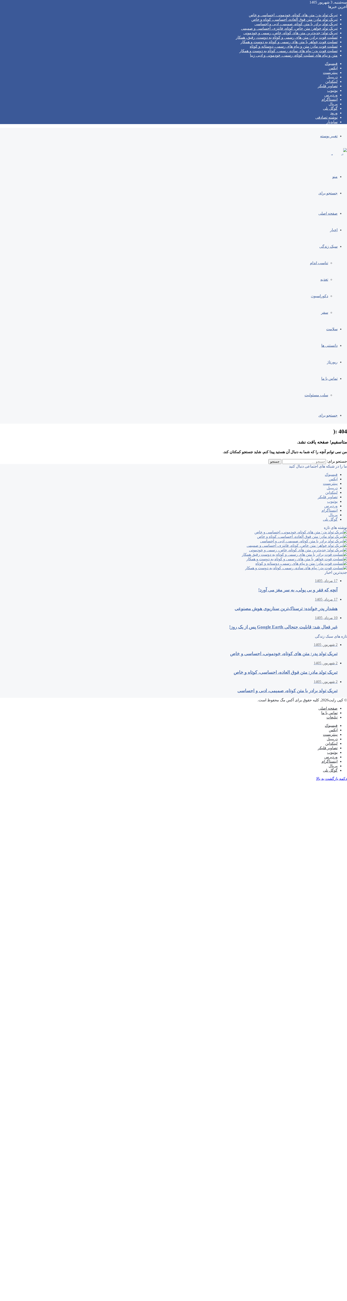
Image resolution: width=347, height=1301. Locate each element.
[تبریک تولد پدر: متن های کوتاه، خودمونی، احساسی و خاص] (300, 532)
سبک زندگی (328, 246)
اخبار (334, 230)
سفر (324, 312)
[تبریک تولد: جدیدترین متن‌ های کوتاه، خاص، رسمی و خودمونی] (298, 550)
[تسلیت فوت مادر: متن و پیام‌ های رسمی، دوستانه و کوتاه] (301, 563)
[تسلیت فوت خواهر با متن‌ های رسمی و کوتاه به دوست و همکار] (296, 559)
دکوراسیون (319, 296)
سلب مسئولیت (316, 395)
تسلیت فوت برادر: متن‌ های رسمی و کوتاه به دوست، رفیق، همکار (287, 37)
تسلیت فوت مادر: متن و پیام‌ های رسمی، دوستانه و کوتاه (294, 46)
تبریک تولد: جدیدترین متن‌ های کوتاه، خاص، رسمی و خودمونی (290, 33)
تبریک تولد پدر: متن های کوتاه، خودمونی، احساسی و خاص (293, 15)
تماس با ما (329, 378)
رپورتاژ (332, 362)
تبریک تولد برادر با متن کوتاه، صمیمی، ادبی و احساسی (296, 24)
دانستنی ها (329, 345)
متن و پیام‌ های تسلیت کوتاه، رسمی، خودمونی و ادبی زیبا (294, 55)
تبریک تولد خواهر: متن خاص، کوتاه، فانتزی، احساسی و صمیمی (289, 28)
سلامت (332, 329)
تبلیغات (332, 717)
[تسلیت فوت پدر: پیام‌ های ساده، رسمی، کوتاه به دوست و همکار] (296, 568)
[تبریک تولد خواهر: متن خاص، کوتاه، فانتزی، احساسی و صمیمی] (297, 546)
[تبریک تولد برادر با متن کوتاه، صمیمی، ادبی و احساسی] (303, 541)
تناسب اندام (319, 263)
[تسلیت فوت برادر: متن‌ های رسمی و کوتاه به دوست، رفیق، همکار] (294, 554)
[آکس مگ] (338, 156)
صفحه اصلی (328, 213)
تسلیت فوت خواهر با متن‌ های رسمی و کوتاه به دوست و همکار (289, 42)
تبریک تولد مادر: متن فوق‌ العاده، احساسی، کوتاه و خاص (294, 19)
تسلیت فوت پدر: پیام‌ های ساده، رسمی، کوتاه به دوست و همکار (288, 51)
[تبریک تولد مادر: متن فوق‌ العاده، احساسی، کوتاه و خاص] (302, 537)
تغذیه (324, 279)
